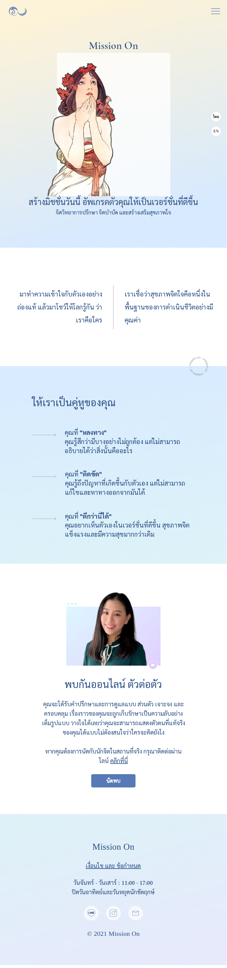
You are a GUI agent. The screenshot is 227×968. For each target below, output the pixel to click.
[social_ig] (113, 913)
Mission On (124, 933)
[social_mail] (135, 913)
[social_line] (91, 913)
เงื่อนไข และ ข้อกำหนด (113, 865)
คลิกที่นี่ (119, 760)
